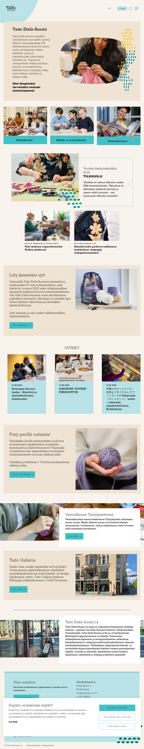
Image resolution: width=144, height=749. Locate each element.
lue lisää (73, 536)
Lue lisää (17, 589)
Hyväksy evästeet (117, 708)
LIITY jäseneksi (20, 325)
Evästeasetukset (117, 726)
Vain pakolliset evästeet (117, 717)
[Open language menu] (111, 8)
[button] (130, 9)
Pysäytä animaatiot (24, 736)
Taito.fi (122, 8)
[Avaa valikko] (137, 8)
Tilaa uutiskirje (21, 474)
